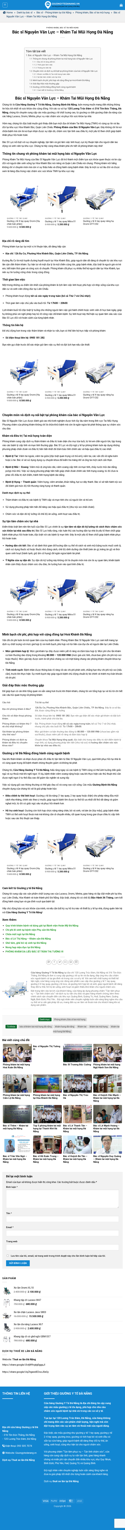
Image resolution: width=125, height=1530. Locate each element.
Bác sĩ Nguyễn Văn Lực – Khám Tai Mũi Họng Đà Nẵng (55, 55)
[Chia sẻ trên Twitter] (59, 962)
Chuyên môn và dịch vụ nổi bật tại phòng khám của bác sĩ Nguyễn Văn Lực (65, 71)
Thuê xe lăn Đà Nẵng (24, 1359)
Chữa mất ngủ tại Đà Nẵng (20, 934)
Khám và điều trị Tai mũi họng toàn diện (53, 74)
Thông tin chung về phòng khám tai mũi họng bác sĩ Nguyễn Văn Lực (63, 59)
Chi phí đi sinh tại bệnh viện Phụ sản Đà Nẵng (30, 929)
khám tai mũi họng (99, 1026)
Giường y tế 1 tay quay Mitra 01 (60, 221)
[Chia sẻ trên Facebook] (54, 962)
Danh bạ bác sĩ (24, 12)
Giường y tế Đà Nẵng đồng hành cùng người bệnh (54, 87)
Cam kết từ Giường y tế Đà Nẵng (50, 90)
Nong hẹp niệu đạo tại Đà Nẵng (22, 947)
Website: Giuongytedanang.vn (21, 1452)
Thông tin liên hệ (44, 68)
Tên (9, 1213)
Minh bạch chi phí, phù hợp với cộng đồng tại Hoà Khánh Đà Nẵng (61, 80)
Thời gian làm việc (44, 65)
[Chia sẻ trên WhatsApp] (48, 962)
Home (9, 12)
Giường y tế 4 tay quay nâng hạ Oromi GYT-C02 (98, 222)
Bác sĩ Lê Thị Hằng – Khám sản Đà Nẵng (28, 938)
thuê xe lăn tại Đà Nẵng (65, 1481)
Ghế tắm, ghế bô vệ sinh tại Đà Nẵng (25, 942)
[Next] (118, 207)
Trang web (11, 1241)
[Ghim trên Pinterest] (70, 962)
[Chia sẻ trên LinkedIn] (76, 962)
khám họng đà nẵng (64, 1026)
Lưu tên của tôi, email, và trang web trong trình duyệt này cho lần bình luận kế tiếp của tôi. (58, 1256)
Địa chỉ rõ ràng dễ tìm (46, 62)
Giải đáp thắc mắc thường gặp (46, 84)
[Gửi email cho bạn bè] (65, 962)
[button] (5, 5)
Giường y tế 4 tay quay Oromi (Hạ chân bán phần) (23, 222)
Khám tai (82, 1026)
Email (10, 1227)
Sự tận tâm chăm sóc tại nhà (49, 77)
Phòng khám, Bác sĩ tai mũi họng (92, 12)
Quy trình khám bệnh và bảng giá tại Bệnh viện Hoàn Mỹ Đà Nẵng (41, 925)
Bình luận (12, 1187)
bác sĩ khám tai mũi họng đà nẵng (36, 1026)
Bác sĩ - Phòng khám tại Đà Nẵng (53, 12)
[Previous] (7, 207)
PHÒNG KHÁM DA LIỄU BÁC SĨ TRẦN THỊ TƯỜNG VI (34, 951)
